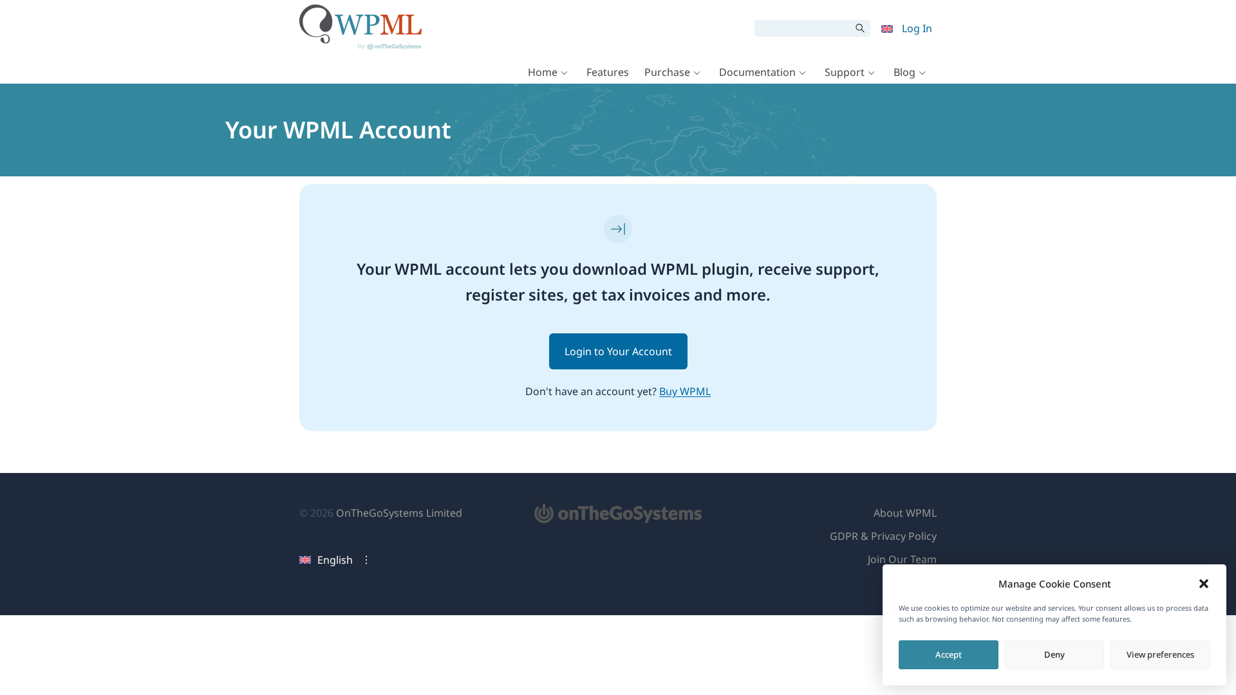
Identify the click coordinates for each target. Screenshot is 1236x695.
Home (542, 72)
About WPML (905, 513)
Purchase (667, 72)
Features (607, 72)
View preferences (1160, 654)
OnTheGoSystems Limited (399, 513)
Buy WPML (685, 391)
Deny (1054, 654)
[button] (1203, 583)
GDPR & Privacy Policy (883, 536)
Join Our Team (902, 559)
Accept (948, 654)
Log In (917, 28)
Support (845, 72)
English (335, 560)
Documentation (757, 72)
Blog (904, 72)
